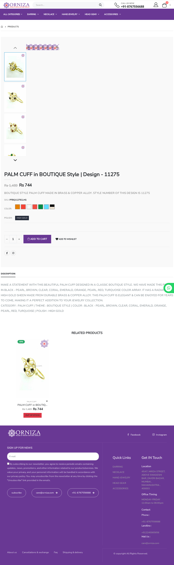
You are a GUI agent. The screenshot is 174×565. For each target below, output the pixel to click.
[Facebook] (7, 253)
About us (12, 552)
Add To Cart (38, 239)
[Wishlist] (47, 401)
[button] (166, 5)
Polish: (8, 217)
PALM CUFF (32, 402)
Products (13, 26)
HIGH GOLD (22, 218)
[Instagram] (13, 253)
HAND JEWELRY (70, 14)
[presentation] (31, 47)
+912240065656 (150, 532)
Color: (8, 208)
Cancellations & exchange (35, 552)
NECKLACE (49, 14)
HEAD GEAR (91, 14)
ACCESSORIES (111, 14)
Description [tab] (8, 273)
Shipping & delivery (73, 552)
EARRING (32, 14)
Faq (56, 552)
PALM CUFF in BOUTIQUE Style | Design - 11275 (33, 405)
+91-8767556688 (132, 6)
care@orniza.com (150, 543)
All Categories (11, 14)
